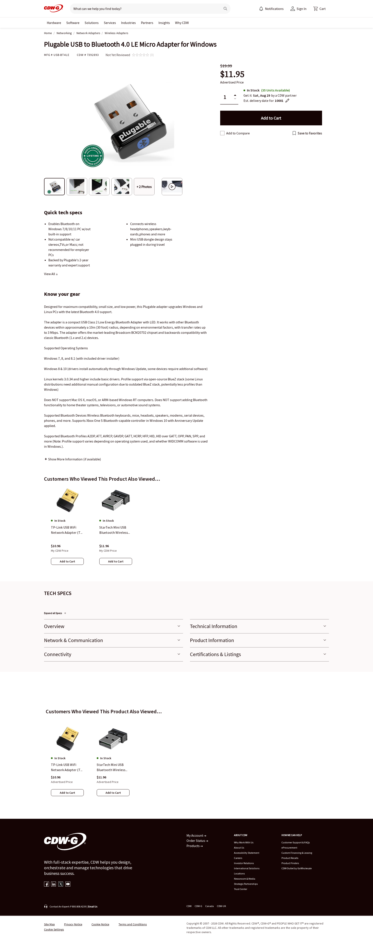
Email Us (92, 906)
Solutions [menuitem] (92, 22)
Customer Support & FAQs (295, 842)
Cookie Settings (54, 929)
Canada (209, 906)
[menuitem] (261, 8)
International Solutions (246, 868)
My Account (195, 835)
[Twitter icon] (60, 884)
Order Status (196, 840)
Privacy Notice (73, 924)
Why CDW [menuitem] (182, 22)
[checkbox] (222, 133)
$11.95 (232, 74)
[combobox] (143, 8)
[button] (319, 8)
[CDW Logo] (53, 8)
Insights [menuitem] (164, 22)
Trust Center (240, 889)
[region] (186, 529)
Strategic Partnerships (246, 883)
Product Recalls (289, 858)
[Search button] (225, 8)
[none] (54, 22)
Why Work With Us (243, 842)
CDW (188, 906)
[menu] (271, 8)
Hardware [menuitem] (54, 22)
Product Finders (290, 863)
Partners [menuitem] (147, 22)
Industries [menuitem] (128, 22)
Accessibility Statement (246, 852)
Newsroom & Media (244, 878)
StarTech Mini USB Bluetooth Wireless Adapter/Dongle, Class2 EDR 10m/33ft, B (112, 768)
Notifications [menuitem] (274, 8)
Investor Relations (244, 863)
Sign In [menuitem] (302, 8)
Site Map (49, 924)
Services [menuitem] (110, 22)
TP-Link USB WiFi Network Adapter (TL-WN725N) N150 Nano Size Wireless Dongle (67, 768)
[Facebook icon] (46, 884)
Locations (239, 873)
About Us (239, 847)
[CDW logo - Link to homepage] (53, 8)
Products (193, 846)
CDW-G (198, 906)
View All (50, 274)
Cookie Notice (100, 924)
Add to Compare (238, 133)
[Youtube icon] (67, 884)
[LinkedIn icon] (53, 884)
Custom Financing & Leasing (296, 852)
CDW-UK (221, 906)
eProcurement (289, 847)
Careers (238, 858)
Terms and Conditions (133, 924)
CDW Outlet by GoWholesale (296, 868)
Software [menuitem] (72, 22)
